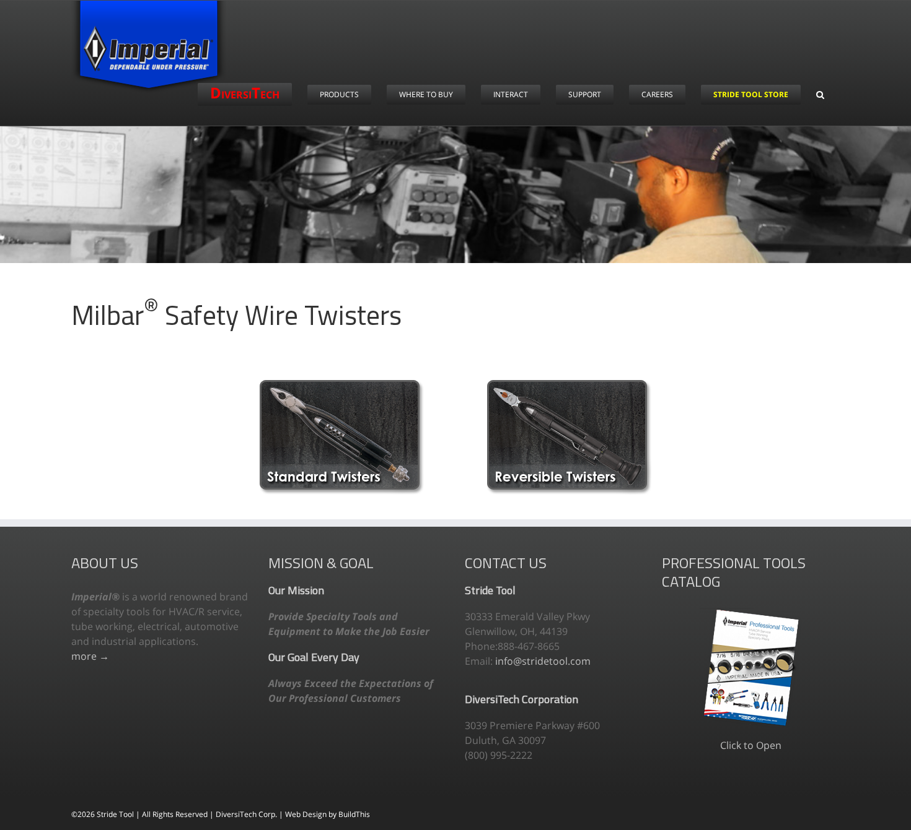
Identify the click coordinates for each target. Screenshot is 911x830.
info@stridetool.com (543, 661)
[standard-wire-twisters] (342, 385)
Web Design (306, 814)
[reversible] (569, 385)
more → (90, 656)
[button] (820, 94)
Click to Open (750, 745)
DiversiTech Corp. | (250, 814)
